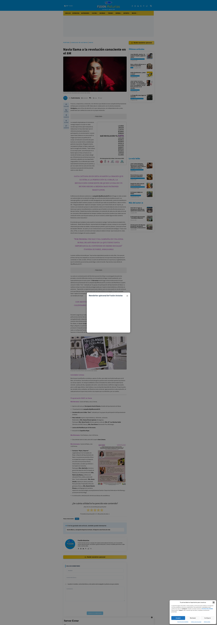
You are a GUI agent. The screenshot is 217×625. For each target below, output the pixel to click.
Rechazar (193, 618)
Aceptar (178, 618)
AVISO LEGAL (207, 621)
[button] (213, 602)
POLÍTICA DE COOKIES (182, 621)
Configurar (207, 618)
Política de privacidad (196, 621)
